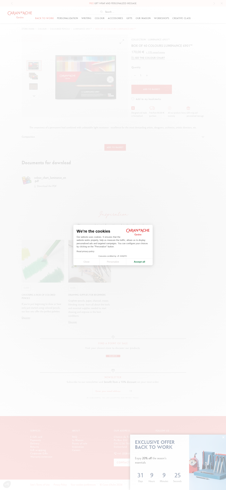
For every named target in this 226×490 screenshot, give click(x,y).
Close (87, 261)
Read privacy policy (85, 251)
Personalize (113, 261)
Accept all (139, 261)
